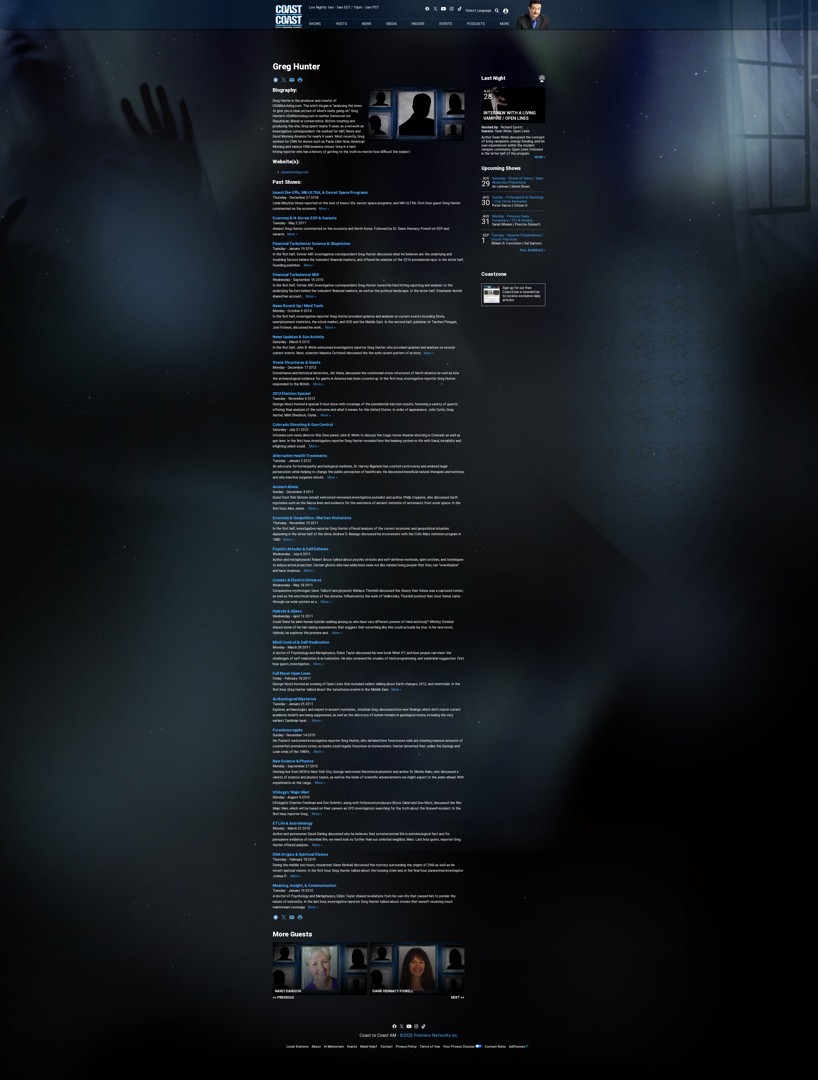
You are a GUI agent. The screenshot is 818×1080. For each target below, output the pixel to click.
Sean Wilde (503, 131)
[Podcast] (542, 78)
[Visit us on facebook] (427, 8)
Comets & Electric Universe (297, 580)
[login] (506, 11)
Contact (386, 1046)
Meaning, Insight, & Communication (304, 885)
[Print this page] (300, 80)
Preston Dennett (527, 224)
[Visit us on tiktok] (459, 8)
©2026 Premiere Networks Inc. (429, 1035)
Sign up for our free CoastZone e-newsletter (521, 290)
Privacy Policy (406, 1046)
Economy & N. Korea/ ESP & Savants (305, 218)
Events (445, 24)
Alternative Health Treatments (300, 455)
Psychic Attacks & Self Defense (300, 549)
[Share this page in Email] (292, 80)
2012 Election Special (291, 393)
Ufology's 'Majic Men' (291, 792)
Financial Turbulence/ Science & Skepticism (311, 243)
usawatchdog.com (295, 172)
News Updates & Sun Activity (298, 337)
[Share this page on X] (284, 80)
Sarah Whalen (502, 224)
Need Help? (368, 1046)
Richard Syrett (512, 127)
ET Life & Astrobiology (293, 823)
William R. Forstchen (506, 243)
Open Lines (521, 131)
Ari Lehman (500, 186)
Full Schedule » (532, 250)
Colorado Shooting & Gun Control (303, 424)
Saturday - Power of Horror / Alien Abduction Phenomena (517, 180)
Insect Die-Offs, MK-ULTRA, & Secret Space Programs (320, 192)
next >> (457, 997)
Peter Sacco (501, 205)
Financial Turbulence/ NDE (296, 274)
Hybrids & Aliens (287, 611)
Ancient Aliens (285, 487)
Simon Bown (520, 186)
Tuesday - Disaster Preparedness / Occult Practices (517, 237)
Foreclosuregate (287, 730)
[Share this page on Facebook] (276, 80)
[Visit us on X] (435, 8)
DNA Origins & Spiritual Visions (300, 854)
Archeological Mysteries (294, 699)
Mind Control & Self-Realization (301, 642)
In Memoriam (334, 1046)
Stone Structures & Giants (297, 362)
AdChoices (517, 1046)
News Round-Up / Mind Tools (298, 305)
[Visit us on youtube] (443, 8)
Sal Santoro (533, 243)
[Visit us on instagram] (451, 8)
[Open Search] (496, 10)
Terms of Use (430, 1046)
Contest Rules (495, 1046)
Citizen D (520, 205)
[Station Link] (288, 17)
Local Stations (297, 1046)
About (316, 1046)
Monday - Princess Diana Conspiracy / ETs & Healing (512, 218)
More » (324, 209)
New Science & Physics (293, 761)
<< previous (283, 997)
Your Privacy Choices (459, 1046)
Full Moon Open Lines (292, 673)
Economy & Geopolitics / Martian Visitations (312, 518)
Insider (417, 24)
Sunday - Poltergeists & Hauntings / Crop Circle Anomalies (518, 199)
